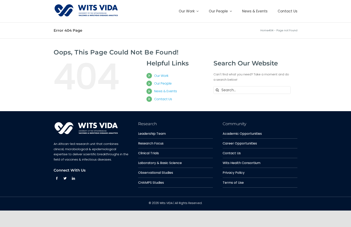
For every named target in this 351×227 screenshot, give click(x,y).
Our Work (161, 75)
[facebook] (57, 178)
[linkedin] (73, 178)
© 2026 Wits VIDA (161, 203)
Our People (163, 83)
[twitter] (65, 178)
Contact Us (163, 99)
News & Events (165, 91)
